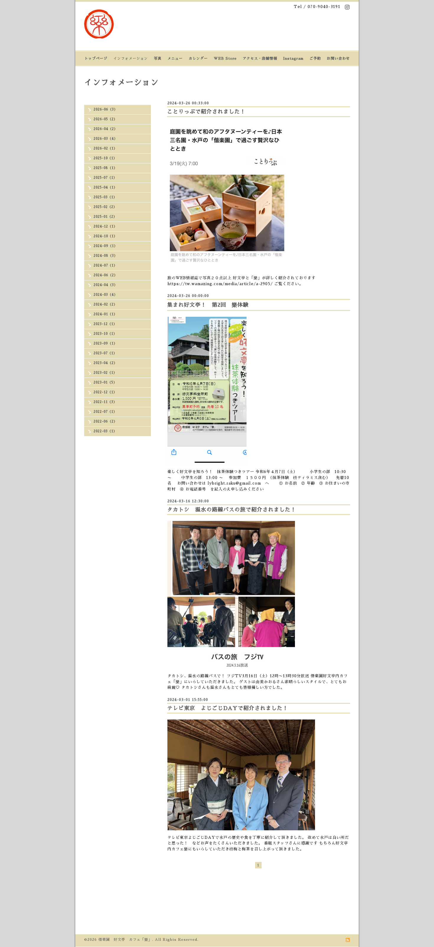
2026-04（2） (106, 129)
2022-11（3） (105, 402)
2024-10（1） (105, 236)
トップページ (95, 58)
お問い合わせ (338, 58)
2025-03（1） (105, 197)
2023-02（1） (105, 372)
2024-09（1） (106, 246)
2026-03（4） (106, 138)
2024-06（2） (106, 275)
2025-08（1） (105, 168)
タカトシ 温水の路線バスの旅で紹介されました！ (231, 509)
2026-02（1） (105, 148)
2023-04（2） (105, 363)
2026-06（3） (106, 109)
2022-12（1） (105, 392)
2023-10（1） (105, 333)
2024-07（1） (105, 265)
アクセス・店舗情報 (260, 58)
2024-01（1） (105, 314)
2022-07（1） (105, 411)
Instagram (293, 58)
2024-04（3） (106, 285)
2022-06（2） (105, 421)
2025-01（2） (105, 216)
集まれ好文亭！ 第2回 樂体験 (208, 305)
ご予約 (315, 58)
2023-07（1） (105, 353)
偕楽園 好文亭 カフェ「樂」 (125, 939)
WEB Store (225, 58)
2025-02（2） (105, 207)
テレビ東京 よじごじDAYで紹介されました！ (227, 708)
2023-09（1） (105, 343)
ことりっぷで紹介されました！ (206, 111)
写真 (157, 58)
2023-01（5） (105, 382)
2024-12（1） (105, 226)
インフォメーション (130, 58)
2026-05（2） (105, 119)
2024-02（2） (105, 304)
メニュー (175, 58)
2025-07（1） (105, 177)
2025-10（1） (105, 158)
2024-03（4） (106, 294)
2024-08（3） (106, 255)
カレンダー (198, 58)
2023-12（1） (105, 324)
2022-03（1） (105, 431)
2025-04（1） (105, 187)
